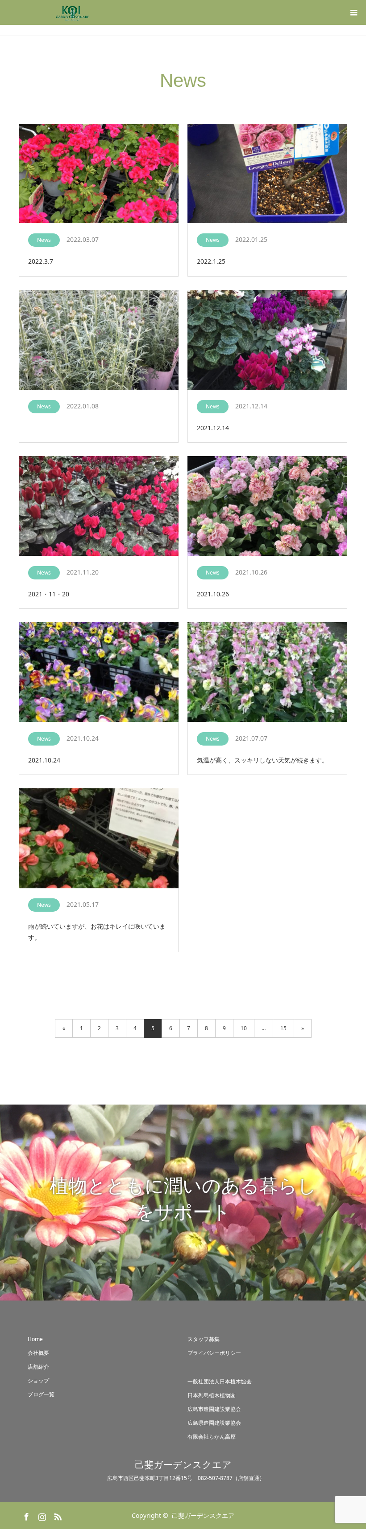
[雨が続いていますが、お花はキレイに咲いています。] (99, 838)
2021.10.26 (213, 594)
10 (244, 1028)
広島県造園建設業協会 (214, 1423)
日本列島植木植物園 (211, 1395)
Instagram (41, 1515)
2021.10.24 (44, 760)
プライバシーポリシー (214, 1353)
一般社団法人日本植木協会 (219, 1381)
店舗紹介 (38, 1366)
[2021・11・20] (99, 506)
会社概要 (38, 1353)
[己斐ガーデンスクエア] (72, 12)
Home (35, 1339)
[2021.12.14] (267, 340)
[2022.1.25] (267, 174)
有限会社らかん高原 (211, 1436)
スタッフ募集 (203, 1339)
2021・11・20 (48, 594)
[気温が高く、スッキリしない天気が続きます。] (267, 672)
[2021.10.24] (99, 672)
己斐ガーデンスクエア (183, 1464)
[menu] (353, 12)
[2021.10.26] (267, 506)
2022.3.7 (40, 261)
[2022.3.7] (99, 174)
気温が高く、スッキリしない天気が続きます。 (262, 760)
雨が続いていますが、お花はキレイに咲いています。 (97, 932)
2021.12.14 (213, 428)
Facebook (25, 1515)
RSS (56, 1515)
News (44, 240)
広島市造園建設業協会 (214, 1409)
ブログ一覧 (41, 1394)
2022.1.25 (211, 261)
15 (283, 1028)
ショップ (38, 1380)
